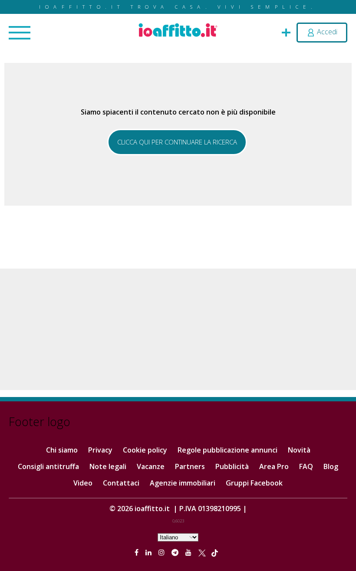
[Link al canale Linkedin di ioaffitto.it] (149, 552)
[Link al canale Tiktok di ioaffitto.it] (214, 552)
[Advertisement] (178, 329)
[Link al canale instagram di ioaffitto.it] (162, 552)
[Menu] (19, 33)
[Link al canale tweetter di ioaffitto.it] (202, 552)
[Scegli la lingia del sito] (178, 536)
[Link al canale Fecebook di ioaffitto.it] (137, 552)
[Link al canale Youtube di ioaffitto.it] (189, 552)
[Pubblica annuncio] (286, 31)
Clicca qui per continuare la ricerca (177, 142)
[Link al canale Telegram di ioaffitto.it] (175, 552)
